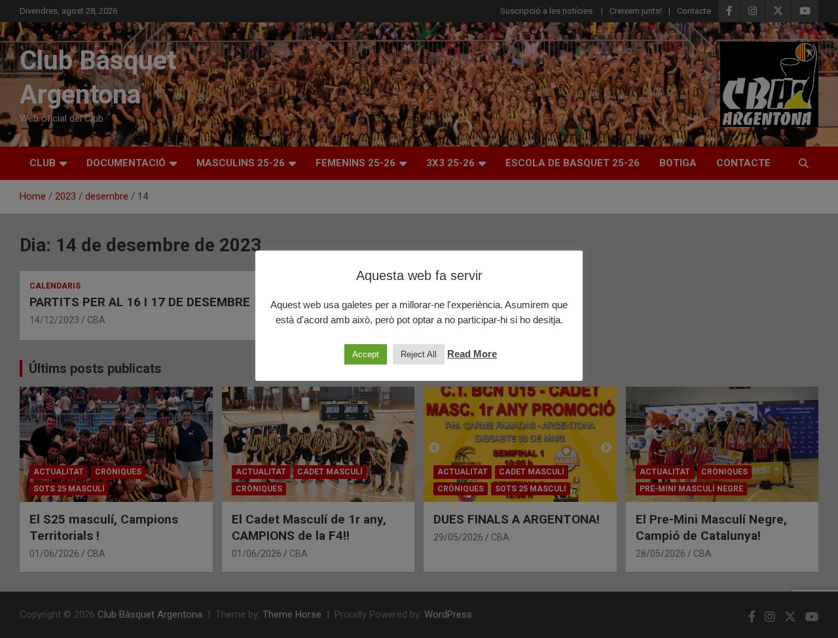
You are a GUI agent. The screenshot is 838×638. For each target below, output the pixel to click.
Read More (472, 353)
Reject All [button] (419, 354)
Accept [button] (365, 354)
